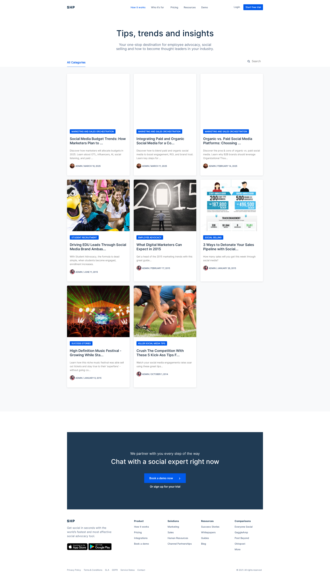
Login (237, 6)
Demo (204, 7)
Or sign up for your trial (165, 486)
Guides (205, 538)
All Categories (76, 62)
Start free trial (253, 7)
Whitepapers (208, 532)
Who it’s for (157, 7)
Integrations (141, 538)
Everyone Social (243, 526)
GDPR (115, 570)
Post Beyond (242, 538)
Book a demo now (161, 478)
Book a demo (141, 543)
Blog (203, 543)
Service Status (127, 570)
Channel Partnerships (180, 543)
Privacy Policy (74, 570)
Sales (171, 532)
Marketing (173, 526)
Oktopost (240, 543)
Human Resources (178, 538)
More (237, 549)
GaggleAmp (241, 532)
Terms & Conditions (93, 570)
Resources (190, 7)
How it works (138, 7)
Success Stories (210, 526)
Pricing (174, 7)
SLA (107, 570)
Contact (141, 570)
